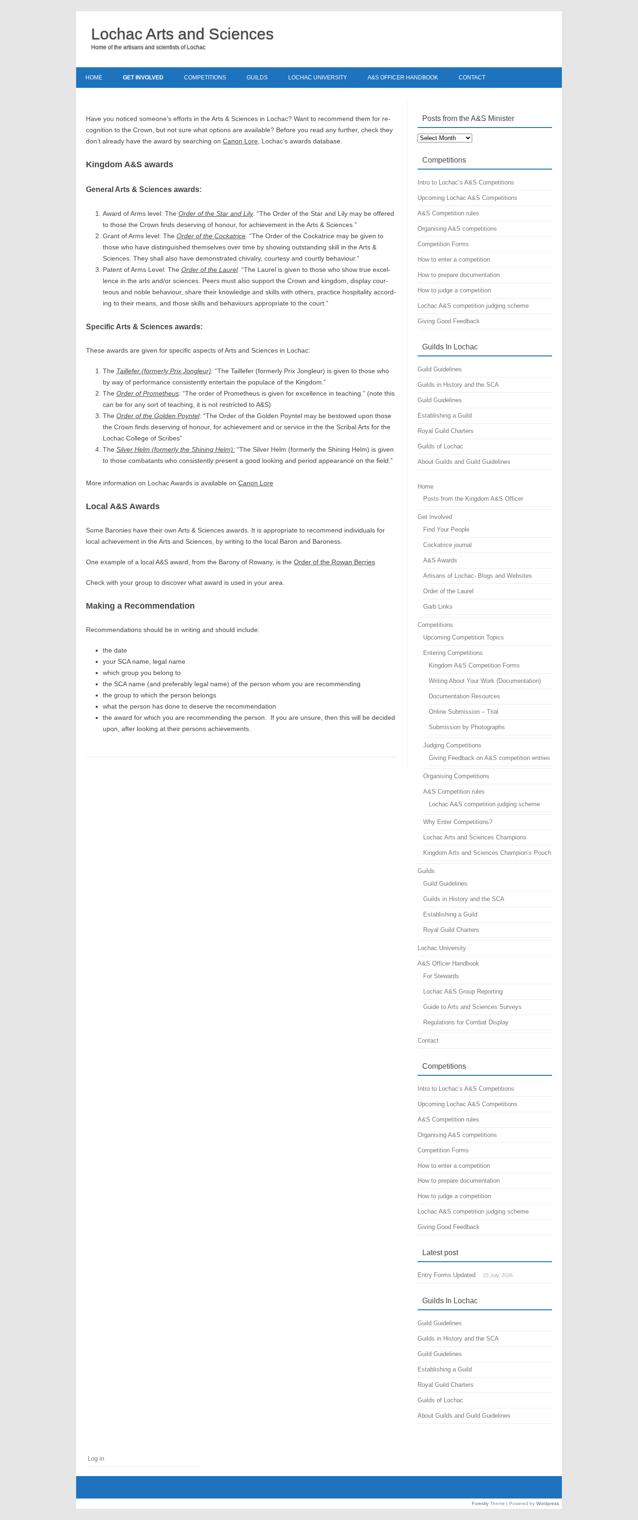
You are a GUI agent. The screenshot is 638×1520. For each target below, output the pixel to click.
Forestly (480, 1503)
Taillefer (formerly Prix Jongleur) (163, 371)
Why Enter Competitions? (457, 821)
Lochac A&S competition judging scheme (473, 305)
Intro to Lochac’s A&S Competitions (466, 182)
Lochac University (317, 77)
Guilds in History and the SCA (458, 384)
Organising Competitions (456, 776)
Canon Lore (240, 141)
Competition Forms (443, 244)
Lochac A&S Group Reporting (463, 991)
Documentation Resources (464, 696)
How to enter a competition (454, 259)
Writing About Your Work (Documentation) (485, 680)
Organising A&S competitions (457, 228)
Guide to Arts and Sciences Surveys (472, 1006)
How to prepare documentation (459, 274)
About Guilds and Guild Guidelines (464, 461)
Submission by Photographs (467, 727)
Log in (96, 1458)
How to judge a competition (454, 290)
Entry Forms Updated (446, 1275)
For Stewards (441, 976)
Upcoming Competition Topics (463, 637)
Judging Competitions (452, 745)
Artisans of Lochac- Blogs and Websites (477, 575)
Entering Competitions (453, 652)
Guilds (257, 77)
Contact (472, 77)
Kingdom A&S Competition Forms (474, 665)
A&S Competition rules (448, 213)
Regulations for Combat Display (466, 1022)
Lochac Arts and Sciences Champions (474, 837)
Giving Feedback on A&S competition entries (489, 757)
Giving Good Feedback (449, 321)
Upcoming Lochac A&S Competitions (467, 197)
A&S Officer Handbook (403, 77)
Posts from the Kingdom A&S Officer (473, 498)
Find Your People (446, 529)
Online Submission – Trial (463, 711)
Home (93, 77)
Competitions (205, 77)
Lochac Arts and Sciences (182, 34)
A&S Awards (440, 560)
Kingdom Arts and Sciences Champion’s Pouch (487, 852)
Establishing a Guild (445, 415)
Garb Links (438, 606)
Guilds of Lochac (440, 446)
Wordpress (547, 1503)
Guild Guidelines (440, 369)
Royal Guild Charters (446, 430)
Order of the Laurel (448, 591)
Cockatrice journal (447, 544)
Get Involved (143, 77)
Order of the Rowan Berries (334, 562)
